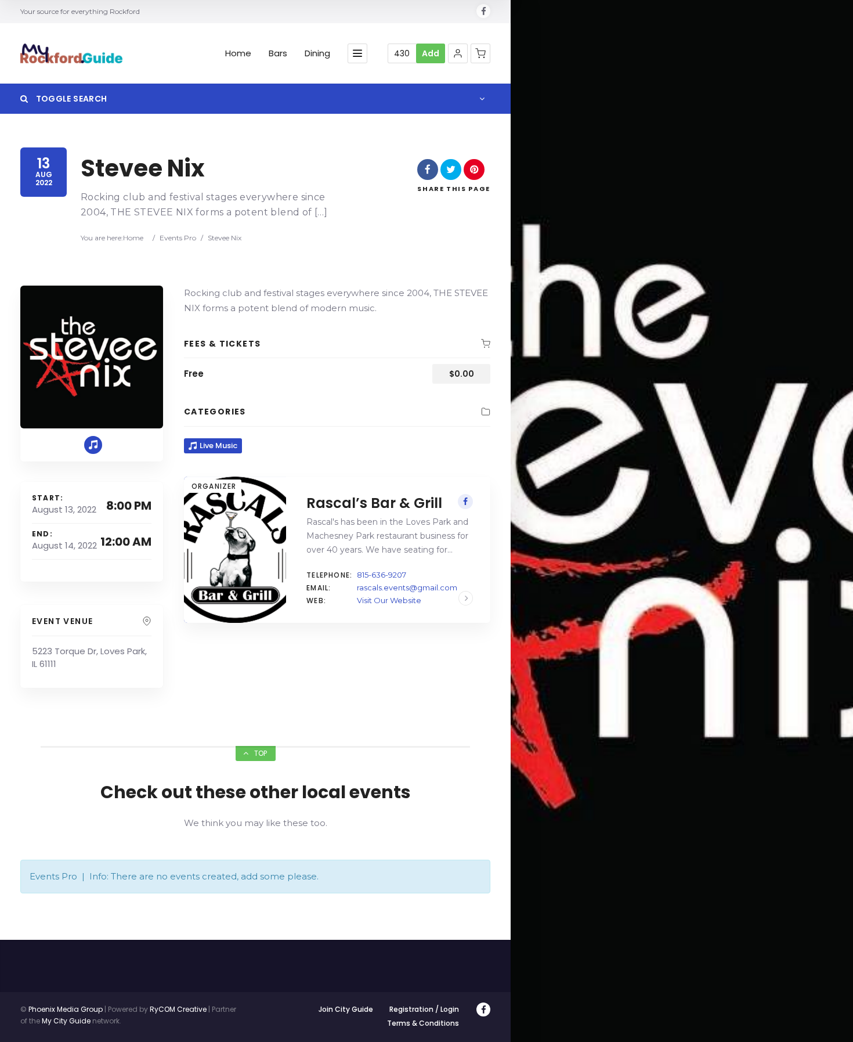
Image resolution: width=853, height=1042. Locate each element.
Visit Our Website (389, 600)
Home (238, 53)
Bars (278, 53)
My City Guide (66, 1021)
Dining (317, 53)
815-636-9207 (381, 574)
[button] (458, 53)
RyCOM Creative (178, 1009)
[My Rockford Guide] (71, 53)
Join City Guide (346, 1009)
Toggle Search (70, 98)
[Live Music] (93, 445)
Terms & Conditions (423, 1023)
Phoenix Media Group (65, 1009)
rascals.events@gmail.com (407, 587)
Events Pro (178, 237)
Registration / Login (424, 1009)
